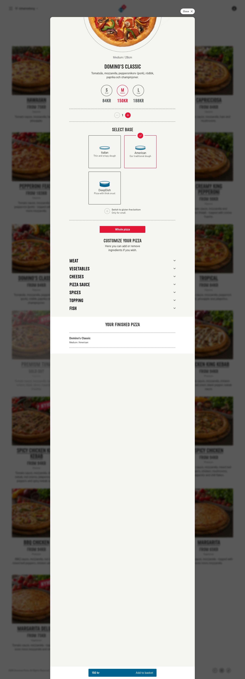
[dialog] (122, 348)
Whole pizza (122, 229)
